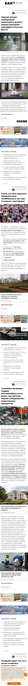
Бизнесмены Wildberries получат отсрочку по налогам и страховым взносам (13, 644)
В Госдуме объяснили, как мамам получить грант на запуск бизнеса (13, 168)
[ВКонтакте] (18, 121)
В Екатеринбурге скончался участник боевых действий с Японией (15, 178)
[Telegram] (22, 121)
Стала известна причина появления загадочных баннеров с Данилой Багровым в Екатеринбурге (14, 623)
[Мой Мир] (24, 121)
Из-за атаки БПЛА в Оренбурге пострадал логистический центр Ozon (13, 362)
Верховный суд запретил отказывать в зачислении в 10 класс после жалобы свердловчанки (15, 156)
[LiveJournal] (26, 121)
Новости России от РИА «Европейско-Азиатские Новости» (10, 3)
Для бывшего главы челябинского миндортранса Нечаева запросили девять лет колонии (14, 634)
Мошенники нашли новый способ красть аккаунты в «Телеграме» (13, 373)
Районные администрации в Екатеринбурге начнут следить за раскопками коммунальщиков (13, 162)
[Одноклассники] (20, 121)
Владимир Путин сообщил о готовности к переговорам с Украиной (12, 173)
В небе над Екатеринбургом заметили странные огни (12, 629)
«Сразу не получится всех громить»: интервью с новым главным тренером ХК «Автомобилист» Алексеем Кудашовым (14, 355)
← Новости (4, 7)
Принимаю (14, 683)
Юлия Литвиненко (21, 12)
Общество (4, 308)
